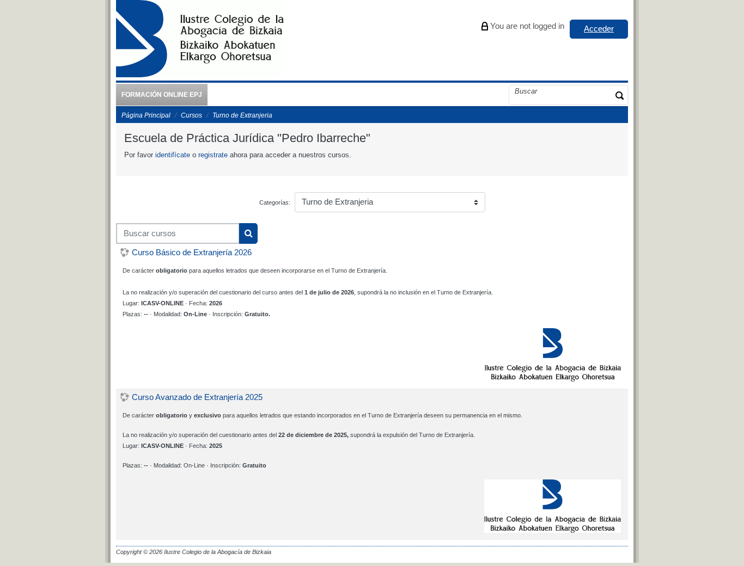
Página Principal (145, 115)
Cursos (191, 115)
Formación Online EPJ (161, 95)
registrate (213, 155)
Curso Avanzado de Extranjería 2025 (197, 397)
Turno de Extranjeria (242, 115)
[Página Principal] (200, 39)
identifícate (172, 155)
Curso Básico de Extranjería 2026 (192, 252)
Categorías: (274, 202)
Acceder (599, 28)
